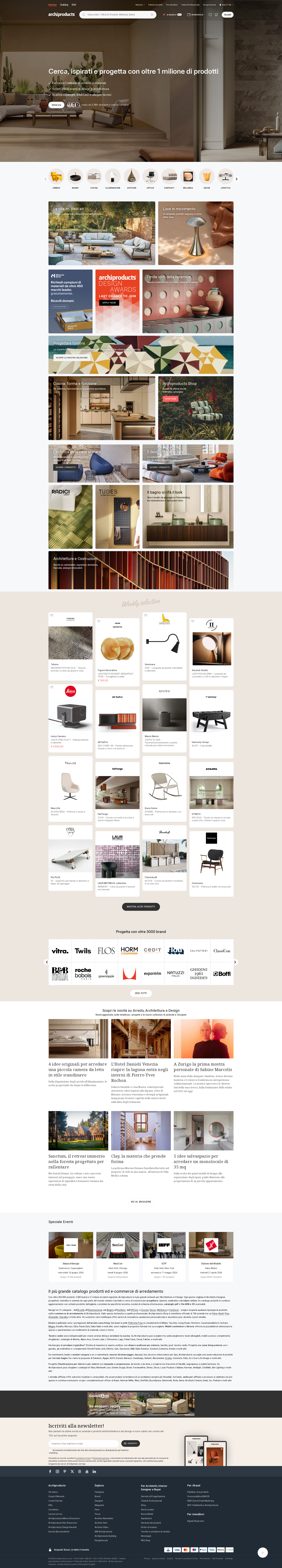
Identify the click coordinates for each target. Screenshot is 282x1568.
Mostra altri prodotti (141, 906)
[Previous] (45, 179)
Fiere (97, 1509)
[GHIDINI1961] (198, 973)
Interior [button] (52, 4)
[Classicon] (222, 950)
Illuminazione (95, 1310)
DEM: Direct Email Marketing (200, 1501)
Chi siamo (53, 1492)
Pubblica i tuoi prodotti (198, 1492)
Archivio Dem (101, 1523)
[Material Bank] (70, 301)
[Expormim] (152, 973)
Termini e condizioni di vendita (155, 1531)
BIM (74, 4)
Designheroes (101, 1540)
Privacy (147, 1558)
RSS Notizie (205, 1558)
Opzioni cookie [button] (158, 1558)
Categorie (99, 1492)
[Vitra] (60, 950)
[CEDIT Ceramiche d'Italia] (152, 950)
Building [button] (64, 4)
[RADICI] (70, 517)
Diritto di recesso (149, 1527)
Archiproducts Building (105, 1536)
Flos (227, 1313)
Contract (174, 1310)
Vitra (214, 1313)
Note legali (146, 1536)
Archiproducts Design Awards (62, 1527)
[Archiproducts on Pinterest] (65, 1471)
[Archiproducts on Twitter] (72, 1471)
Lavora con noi (55, 1514)
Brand (97, 1496)
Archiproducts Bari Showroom (62, 1523)
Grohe (168, 1358)
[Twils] (83, 950)
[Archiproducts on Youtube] (87, 1471)
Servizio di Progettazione (153, 1496)
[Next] (236, 179)
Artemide (53, 1317)
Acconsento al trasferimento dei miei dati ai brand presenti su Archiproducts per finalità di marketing (89, 1451)
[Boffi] (222, 973)
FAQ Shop (145, 1540)
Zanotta (63, 1317)
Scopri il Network (56, 1496)
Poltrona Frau (135, 1323)
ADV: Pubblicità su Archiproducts (202, 1505)
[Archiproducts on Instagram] (57, 1471)
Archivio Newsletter (104, 1518)
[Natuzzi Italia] (175, 973)
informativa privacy (101, 1458)
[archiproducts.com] (61, 14)
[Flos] (106, 950)
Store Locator (147, 1509)
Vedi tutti (141, 993)
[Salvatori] (198, 950)
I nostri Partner (55, 1501)
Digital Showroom (195, 1521)
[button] (140, 4)
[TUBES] (117, 517)
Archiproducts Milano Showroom (64, 1518)
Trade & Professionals (190, 5)
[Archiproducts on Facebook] (51, 1471)
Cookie (170, 1558)
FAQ (50, 1505)
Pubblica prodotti (155, 5)
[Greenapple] (106, 973)
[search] (83, 15)
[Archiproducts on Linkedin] (94, 1471)
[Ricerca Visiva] (152, 15)
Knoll (221, 1313)
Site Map (229, 1558)
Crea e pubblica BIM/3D (198, 1496)
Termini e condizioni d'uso (186, 1558)
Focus (97, 1514)
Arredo (81, 1310)
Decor (153, 1310)
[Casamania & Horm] (129, 950)
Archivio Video (101, 1527)
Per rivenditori (172, 5)
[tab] (144, 5)
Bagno (110, 1310)
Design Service (209, 5)
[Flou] (175, 950)
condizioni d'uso (83, 1458)
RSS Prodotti (217, 1558)
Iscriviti (132, 1443)
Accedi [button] (227, 14)
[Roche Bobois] (83, 973)
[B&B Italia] (60, 973)
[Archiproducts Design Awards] (117, 301)
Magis (51, 1326)
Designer (99, 1501)
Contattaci (53, 1509)
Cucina (144, 1310)
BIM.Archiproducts (103, 1531)
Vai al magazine (141, 1202)
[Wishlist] (210, 15)
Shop (143, 1505)
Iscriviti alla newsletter (59, 1531)
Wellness (162, 1310)
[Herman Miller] (129, 973)
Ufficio (134, 1310)
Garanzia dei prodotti (151, 1523)
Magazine (99, 1505)
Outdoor (121, 1310)
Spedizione (146, 1518)
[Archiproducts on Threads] (80, 1471)
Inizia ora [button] (56, 105)
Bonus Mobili (147, 1514)
